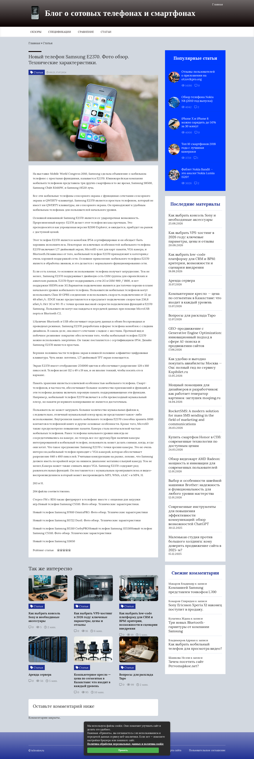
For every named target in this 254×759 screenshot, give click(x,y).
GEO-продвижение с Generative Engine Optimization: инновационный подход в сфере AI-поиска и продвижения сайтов (195, 337)
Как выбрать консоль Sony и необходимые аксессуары (192, 217)
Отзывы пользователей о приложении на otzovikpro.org (198, 75)
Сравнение (86, 31)
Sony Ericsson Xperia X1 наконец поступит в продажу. (195, 607)
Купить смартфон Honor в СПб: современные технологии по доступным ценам (194, 441)
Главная (217, 4)
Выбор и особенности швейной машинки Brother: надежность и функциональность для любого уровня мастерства (195, 487)
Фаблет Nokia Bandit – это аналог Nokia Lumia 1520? (198, 173)
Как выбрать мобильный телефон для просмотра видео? (195, 646)
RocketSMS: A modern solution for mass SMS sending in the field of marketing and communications (193, 417)
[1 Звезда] (58, 550)
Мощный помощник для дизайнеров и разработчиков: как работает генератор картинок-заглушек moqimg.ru (194, 391)
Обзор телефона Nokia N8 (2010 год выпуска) (197, 99)
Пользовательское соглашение (207, 750)
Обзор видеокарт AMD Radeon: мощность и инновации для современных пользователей (194, 463)
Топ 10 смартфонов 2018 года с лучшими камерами (198, 147)
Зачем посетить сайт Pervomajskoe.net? (186, 663)
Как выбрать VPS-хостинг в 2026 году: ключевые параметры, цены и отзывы (191, 236)
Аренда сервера (181, 280)
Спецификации (59, 31)
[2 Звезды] (61, 550)
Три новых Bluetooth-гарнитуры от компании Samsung (188, 626)
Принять (123, 750)
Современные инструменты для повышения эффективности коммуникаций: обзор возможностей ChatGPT (192, 515)
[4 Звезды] (66, 550)
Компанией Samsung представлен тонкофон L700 (192, 589)
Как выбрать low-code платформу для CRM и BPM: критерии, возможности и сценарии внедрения (191, 260)
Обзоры (35, 31)
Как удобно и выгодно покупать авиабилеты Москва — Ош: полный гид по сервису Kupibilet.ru (195, 365)
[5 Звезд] (69, 550)
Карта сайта (174, 750)
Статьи (106, 31)
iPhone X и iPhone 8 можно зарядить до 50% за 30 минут (198, 122)
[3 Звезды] (64, 550)
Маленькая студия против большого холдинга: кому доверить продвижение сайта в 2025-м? (194, 543)
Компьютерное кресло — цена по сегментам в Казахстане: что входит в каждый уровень (194, 297)
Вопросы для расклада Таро (192, 315)
